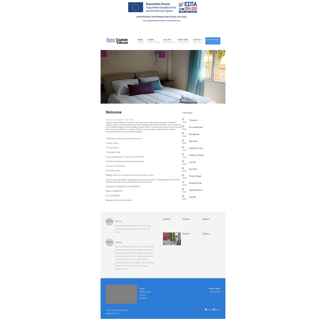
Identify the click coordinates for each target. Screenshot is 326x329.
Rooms (154, 41)
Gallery (169, 41)
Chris (117, 313)
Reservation (213, 41)
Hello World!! (215, 292)
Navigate (143, 298)
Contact (197, 41)
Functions (184, 41)
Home (141, 41)
